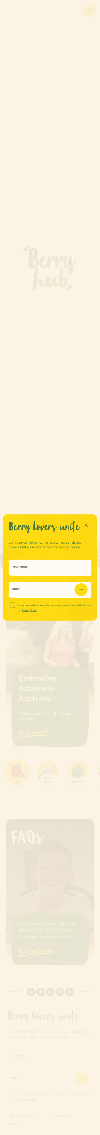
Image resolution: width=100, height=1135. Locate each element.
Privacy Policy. (29, 610)
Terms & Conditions (80, 605)
